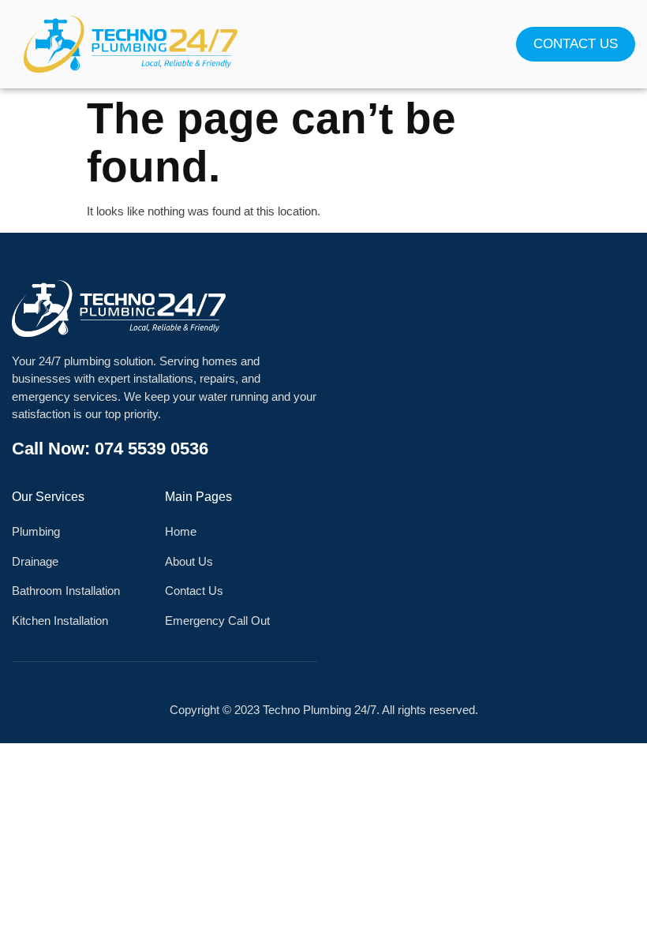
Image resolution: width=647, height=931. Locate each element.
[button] (323, 45)
